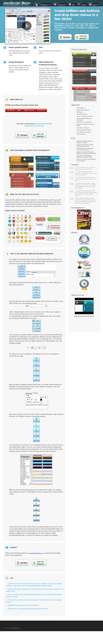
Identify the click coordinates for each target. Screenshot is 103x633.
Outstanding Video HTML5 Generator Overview (85, 145)
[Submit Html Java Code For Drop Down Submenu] (21, 163)
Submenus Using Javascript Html (85, 125)
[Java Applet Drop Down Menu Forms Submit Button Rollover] (84, 93)
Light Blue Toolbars (83, 128)
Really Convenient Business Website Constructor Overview (86, 152)
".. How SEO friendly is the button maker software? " (22, 605)
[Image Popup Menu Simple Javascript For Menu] (47, 180)
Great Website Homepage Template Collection (85, 149)
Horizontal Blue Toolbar (84, 130)
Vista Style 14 (81, 108)
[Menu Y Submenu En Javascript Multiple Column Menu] (48, 229)
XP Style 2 (80, 112)
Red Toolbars (81, 134)
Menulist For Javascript (84, 122)
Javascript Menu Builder (43, 124)
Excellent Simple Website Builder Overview (85, 142)
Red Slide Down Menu (84, 132)
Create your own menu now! (34, 126)
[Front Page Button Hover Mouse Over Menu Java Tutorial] (84, 317)
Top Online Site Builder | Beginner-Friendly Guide (84, 156)
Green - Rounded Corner (85, 116)
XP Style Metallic (82, 114)
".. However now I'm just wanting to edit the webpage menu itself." (27, 609)
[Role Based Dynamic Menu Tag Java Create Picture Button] (20, 229)
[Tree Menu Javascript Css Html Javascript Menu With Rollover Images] (47, 163)
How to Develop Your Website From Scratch (86, 160)
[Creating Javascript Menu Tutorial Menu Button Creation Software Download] (84, 60)
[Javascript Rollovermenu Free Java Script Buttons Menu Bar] (21, 180)
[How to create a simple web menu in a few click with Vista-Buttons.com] (26, 26)
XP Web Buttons (15, 628)
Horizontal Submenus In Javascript (84, 119)
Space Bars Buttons (83, 110)
